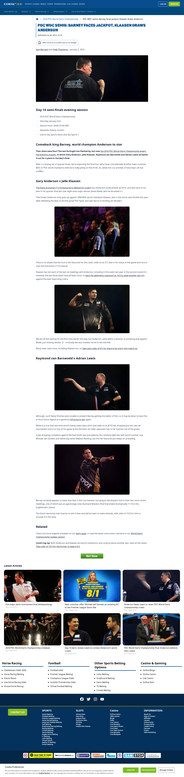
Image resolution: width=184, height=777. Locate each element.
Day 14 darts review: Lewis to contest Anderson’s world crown (91, 649)
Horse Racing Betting (14, 674)
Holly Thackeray (60, 49)
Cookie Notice (44, 773)
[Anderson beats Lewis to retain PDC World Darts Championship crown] (151, 586)
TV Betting (101, 686)
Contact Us (18, 712)
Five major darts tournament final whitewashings (29, 604)
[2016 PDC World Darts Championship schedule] (32, 629)
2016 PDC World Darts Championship (60, 19)
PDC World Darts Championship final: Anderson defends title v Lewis (151, 649)
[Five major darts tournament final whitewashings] (32, 586)
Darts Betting (103, 682)
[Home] (37, 19)
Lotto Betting (103, 674)
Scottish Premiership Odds (63, 682)
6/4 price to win (77, 419)
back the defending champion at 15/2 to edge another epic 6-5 (114, 275)
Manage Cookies (166, 770)
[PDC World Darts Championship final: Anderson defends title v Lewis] (151, 629)
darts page (81, 533)
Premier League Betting (61, 674)
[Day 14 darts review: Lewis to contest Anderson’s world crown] (92, 629)
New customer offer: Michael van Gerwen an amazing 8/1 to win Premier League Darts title (92, 606)
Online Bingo (149, 670)
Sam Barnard (42, 49)
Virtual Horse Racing (13, 686)
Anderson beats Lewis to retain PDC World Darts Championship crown (147, 606)
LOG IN (163, 4)
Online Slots (148, 682)
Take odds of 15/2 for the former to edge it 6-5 (58, 546)
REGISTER (174, 4)
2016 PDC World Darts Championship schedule (28, 648)
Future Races (10, 678)
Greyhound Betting (106, 678)
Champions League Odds (62, 678)
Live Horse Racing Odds (15, 682)
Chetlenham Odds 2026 (15, 670)
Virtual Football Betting (61, 686)
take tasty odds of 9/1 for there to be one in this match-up (109, 348)
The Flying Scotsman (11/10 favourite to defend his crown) (63, 187)
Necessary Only (148, 770)
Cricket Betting (104, 690)
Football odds (56, 670)
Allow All (130, 770)
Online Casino (149, 674)
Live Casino (148, 678)
